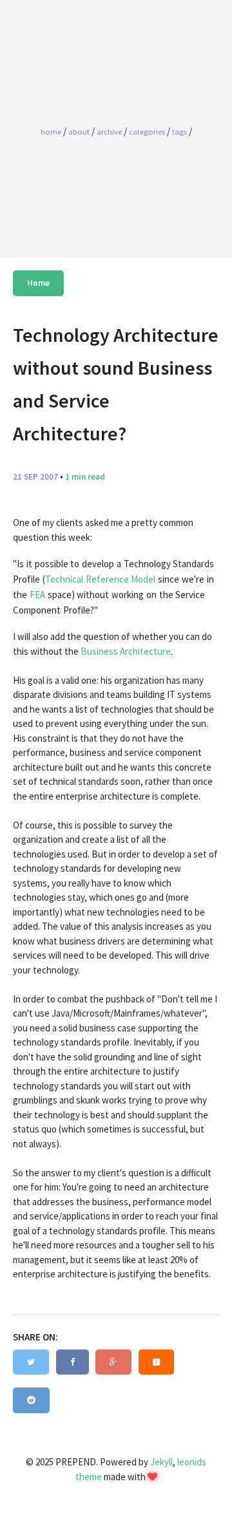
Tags (179, 131)
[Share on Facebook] (72, 1362)
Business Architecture (126, 651)
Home (38, 282)
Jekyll (161, 1462)
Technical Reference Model (100, 579)
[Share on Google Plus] (113, 1362)
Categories (147, 131)
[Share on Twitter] (31, 1362)
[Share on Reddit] (31, 1400)
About (79, 131)
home (51, 131)
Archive (109, 131)
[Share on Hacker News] (156, 1362)
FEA (37, 594)
